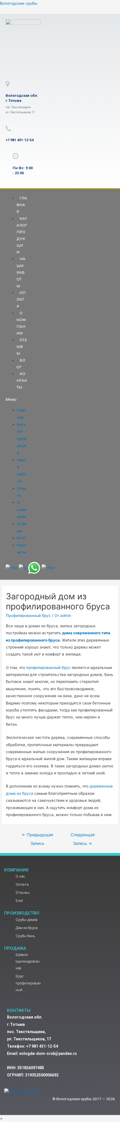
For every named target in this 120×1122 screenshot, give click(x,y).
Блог (20, 363)
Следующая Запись (83, 836)
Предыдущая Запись (37, 836)
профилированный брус (48, 667)
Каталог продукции (21, 235)
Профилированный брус (28, 615)
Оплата (21, 299)
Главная (21, 205)
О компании (21, 323)
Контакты (21, 380)
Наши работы (20, 272)
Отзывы (21, 346)
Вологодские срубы (18, 3)
